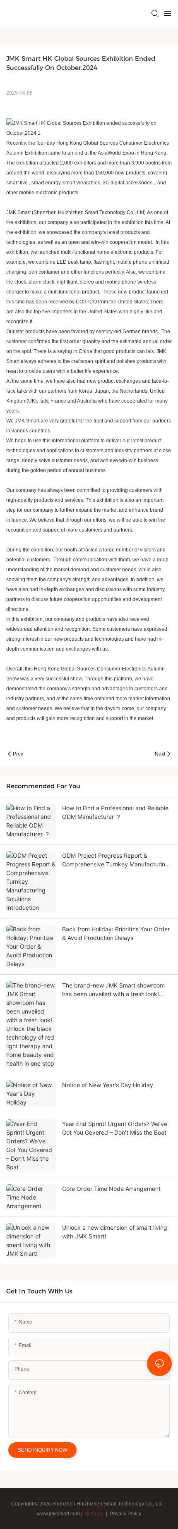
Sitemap (93, 1514)
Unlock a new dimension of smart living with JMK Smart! (114, 1232)
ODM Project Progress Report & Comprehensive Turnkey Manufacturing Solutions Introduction (115, 860)
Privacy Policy (125, 1514)
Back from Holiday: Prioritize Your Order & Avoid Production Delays (116, 933)
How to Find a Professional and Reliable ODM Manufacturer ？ (115, 812)
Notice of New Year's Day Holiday (107, 1084)
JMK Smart (18, 212)
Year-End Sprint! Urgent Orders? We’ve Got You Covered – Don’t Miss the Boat (114, 1128)
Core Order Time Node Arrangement (111, 1188)
